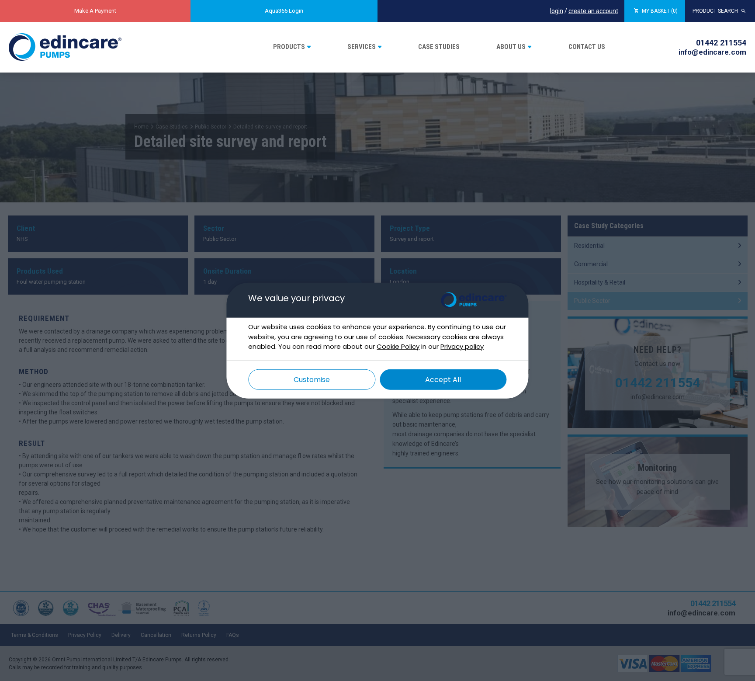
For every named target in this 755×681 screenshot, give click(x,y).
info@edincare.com (712, 52)
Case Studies (439, 47)
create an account (593, 10)
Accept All (443, 379)
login (556, 10)
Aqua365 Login (284, 10)
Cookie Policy (398, 346)
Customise (312, 379)
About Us (511, 47)
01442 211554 (721, 42)
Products (289, 47)
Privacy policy (462, 346)
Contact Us (586, 47)
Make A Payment (95, 10)
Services (361, 47)
